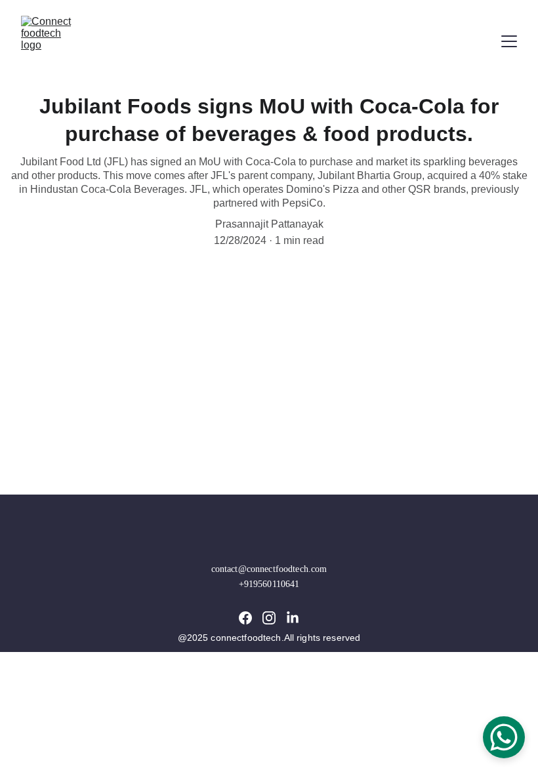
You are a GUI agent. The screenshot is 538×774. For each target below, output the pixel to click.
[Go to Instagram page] (269, 617)
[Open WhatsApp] (504, 737)
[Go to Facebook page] (245, 617)
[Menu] (509, 41)
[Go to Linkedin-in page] (292, 617)
